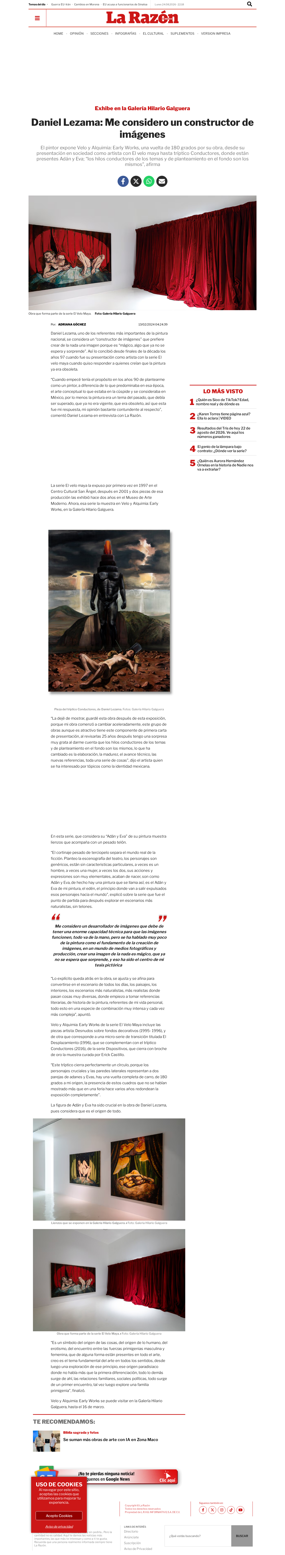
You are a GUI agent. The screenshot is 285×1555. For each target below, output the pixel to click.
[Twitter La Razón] (136, 181)
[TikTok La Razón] (231, 1510)
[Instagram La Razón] (222, 1510)
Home (58, 33)
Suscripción (132, 1543)
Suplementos (182, 33)
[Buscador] (249, 4)
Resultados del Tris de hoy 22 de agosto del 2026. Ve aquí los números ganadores (223, 432)
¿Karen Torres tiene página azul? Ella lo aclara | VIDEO (223, 416)
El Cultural (153, 33)
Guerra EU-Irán (61, 4)
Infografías (125, 33)
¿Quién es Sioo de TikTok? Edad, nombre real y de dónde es (222, 402)
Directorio (131, 1531)
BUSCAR (242, 1536)
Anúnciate (131, 1537)
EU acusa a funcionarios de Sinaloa (125, 4)
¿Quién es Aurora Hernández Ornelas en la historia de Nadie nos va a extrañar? (225, 465)
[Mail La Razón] (161, 181)
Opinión (77, 33)
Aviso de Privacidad (138, 1549)
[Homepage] (142, 17)
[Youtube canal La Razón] (240, 1510)
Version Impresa (215, 33)
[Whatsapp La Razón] (149, 181)
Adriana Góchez (72, 324)
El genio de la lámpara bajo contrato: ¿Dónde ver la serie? (221, 449)
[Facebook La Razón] (123, 181)
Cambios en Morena (86, 4)
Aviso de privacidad (59, 1526)
